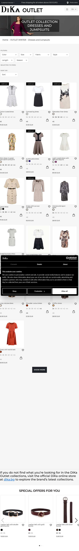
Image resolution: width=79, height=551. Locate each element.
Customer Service (7, 2)
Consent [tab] (14, 264)
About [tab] (65, 264)
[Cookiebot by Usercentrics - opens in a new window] (68, 258)
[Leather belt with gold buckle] (40, 509)
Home (5, 40)
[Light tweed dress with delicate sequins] (64, 143)
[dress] (64, 240)
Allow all (64, 291)
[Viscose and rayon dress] (64, 190)
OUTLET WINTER (18, 40)
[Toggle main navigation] (67, 9)
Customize (38, 291)
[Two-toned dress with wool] (38, 239)
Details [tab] (39, 264)
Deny (14, 291)
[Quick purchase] (21, 120)
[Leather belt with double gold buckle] (13, 509)
